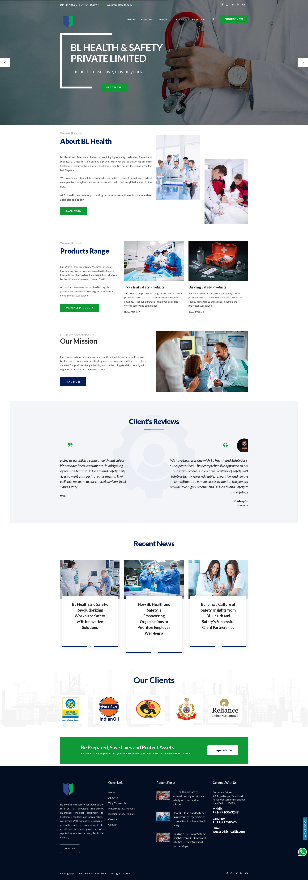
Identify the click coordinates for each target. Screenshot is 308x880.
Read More (73, 210)
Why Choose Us (117, 803)
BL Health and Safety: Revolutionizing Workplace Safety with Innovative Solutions (90, 616)
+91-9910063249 (226, 812)
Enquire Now (234, 19)
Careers (181, 19)
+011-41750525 (225, 822)
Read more (114, 87)
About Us (146, 19)
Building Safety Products (207, 287)
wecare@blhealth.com (229, 831)
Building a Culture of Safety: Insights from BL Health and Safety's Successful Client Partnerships (218, 616)
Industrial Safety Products (144, 287)
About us (113, 797)
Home (131, 19)
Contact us (198, 19)
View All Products (80, 307)
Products (164, 19)
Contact (112, 824)
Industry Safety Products (122, 808)
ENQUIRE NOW (305, 829)
